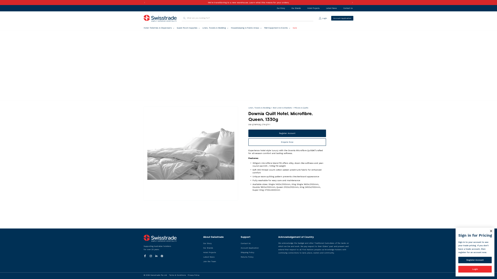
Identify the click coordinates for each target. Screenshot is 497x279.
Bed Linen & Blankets (282, 108)
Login (475, 269)
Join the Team (209, 261)
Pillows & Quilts (301, 108)
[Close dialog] (491, 231)
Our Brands (296, 8)
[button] (159, 28)
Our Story (281, 8)
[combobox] (247, 18)
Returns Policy (247, 257)
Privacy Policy (193, 275)
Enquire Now (287, 142)
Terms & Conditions (177, 275)
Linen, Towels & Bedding (259, 108)
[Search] (184, 18)
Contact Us (348, 8)
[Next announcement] (352, 2)
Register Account (287, 133)
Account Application (342, 18)
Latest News (331, 8)
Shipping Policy (247, 252)
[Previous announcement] (144, 2)
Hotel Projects (313, 8)
